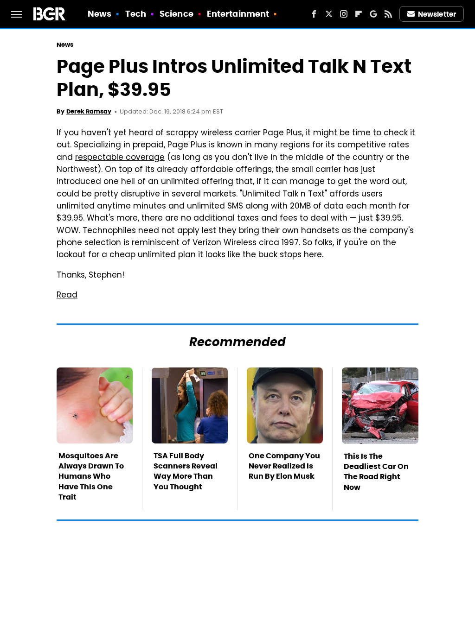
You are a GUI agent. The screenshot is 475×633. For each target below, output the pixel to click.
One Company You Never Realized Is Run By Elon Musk (284, 466)
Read (67, 295)
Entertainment (238, 13)
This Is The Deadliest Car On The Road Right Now (376, 471)
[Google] (373, 14)
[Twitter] (329, 14)
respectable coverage (120, 158)
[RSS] (388, 14)
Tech (135, 13)
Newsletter (437, 14)
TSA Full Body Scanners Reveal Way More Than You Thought (186, 471)
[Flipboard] (358, 14)
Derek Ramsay (88, 111)
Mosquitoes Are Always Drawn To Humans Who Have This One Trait (91, 476)
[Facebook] (314, 14)
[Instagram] (343, 14)
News (99, 13)
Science (176, 13)
